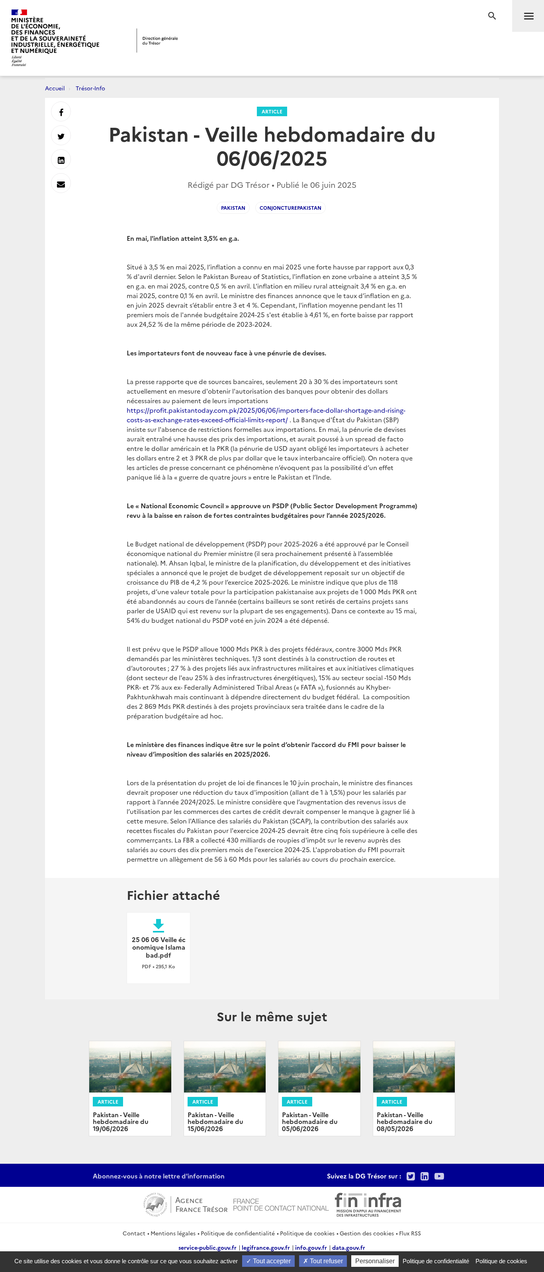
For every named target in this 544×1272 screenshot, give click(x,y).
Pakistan (233, 207)
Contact (134, 1233)
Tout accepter (271, 1261)
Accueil (55, 88)
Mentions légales (173, 1233)
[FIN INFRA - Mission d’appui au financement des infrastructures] (368, 1203)
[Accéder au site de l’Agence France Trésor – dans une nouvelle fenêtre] (185, 1203)
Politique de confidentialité (238, 1233)
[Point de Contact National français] (281, 1203)
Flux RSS (410, 1233)
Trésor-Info (90, 88)
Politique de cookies (307, 1233)
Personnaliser (375, 1261)
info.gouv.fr (311, 1247)
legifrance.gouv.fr (266, 1247)
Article (272, 111)
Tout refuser (325, 1261)
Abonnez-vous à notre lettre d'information (159, 1176)
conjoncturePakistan (290, 207)
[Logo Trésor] (157, 40)
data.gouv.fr (348, 1247)
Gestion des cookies (367, 1233)
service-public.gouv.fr (207, 1247)
